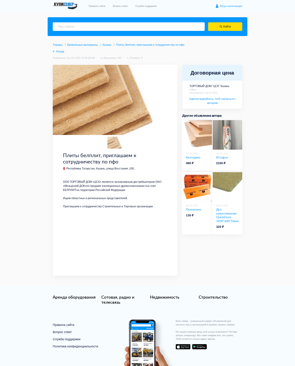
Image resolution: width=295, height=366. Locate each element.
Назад (60, 51)
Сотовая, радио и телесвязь (117, 300)
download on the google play (199, 346)
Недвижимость (164, 297)
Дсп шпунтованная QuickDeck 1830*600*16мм (227, 215)
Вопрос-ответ (120, 6)
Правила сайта (97, 6)
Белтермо (193, 157)
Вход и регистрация (231, 6)
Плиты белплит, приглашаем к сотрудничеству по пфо (150, 44)
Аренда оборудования (74, 297)
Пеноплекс (194, 209)
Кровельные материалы (82, 44)
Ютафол (222, 157)
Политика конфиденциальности (75, 346)
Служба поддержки (146, 6)
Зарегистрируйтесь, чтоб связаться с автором (212, 100)
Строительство (213, 297)
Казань (107, 44)
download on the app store (183, 346)
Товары (57, 44)
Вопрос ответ (62, 332)
